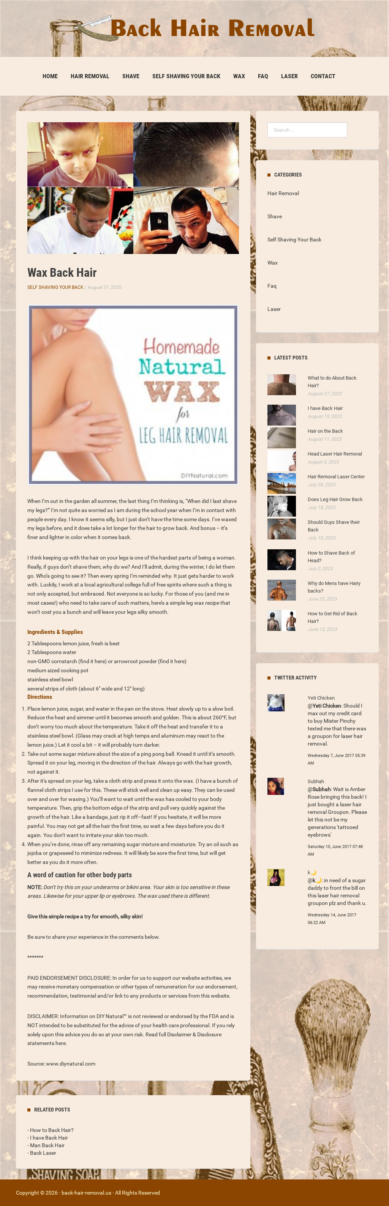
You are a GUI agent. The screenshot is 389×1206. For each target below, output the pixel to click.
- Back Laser (41, 1153)
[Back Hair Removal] (194, 28)
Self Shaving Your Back (186, 76)
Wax (239, 76)
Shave (130, 76)
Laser (289, 76)
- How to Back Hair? (50, 1130)
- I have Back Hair (47, 1138)
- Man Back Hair (46, 1145)
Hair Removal (90, 76)
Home (50, 76)
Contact (323, 76)
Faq (263, 76)
